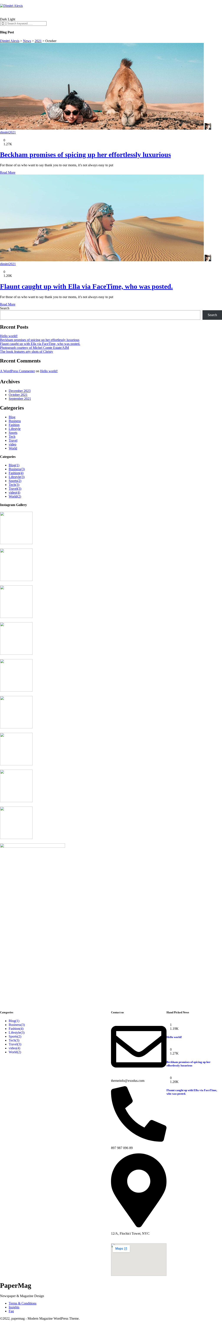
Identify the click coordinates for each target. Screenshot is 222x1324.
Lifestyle (15, 429)
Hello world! (9, 336)
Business (15, 421)
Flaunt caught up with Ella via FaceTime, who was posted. (86, 286)
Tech (12, 436)
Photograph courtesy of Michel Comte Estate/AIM (34, 347)
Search (4, 308)
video (12, 444)
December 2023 (20, 391)
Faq (11, 1311)
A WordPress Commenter (17, 371)
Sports (13, 432)
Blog (12, 417)
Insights (14, 1307)
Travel (13, 440)
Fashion (14, 425)
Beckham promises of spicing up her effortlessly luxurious (85, 154)
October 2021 (18, 395)
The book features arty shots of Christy (26, 351)
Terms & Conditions (22, 1303)
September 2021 (20, 398)
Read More (7, 172)
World (13, 448)
